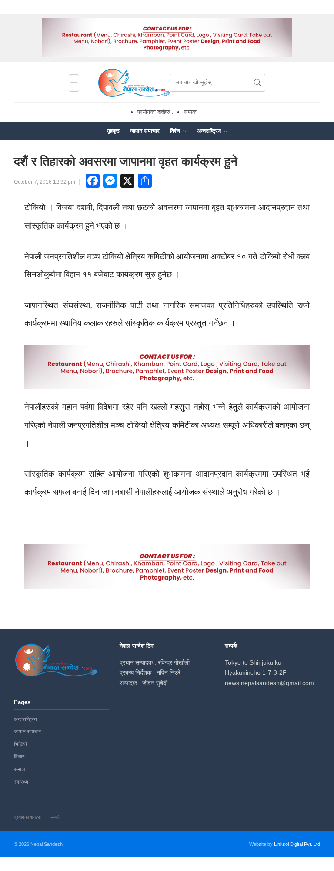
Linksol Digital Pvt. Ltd (297, 844)
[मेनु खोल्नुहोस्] (74, 83)
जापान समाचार (145, 131)
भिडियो (20, 744)
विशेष (176, 131)
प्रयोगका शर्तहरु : (155, 112)
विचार (19, 757)
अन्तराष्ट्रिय (210, 131)
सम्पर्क (190, 112)
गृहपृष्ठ (113, 131)
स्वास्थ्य (21, 782)
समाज (19, 769)
